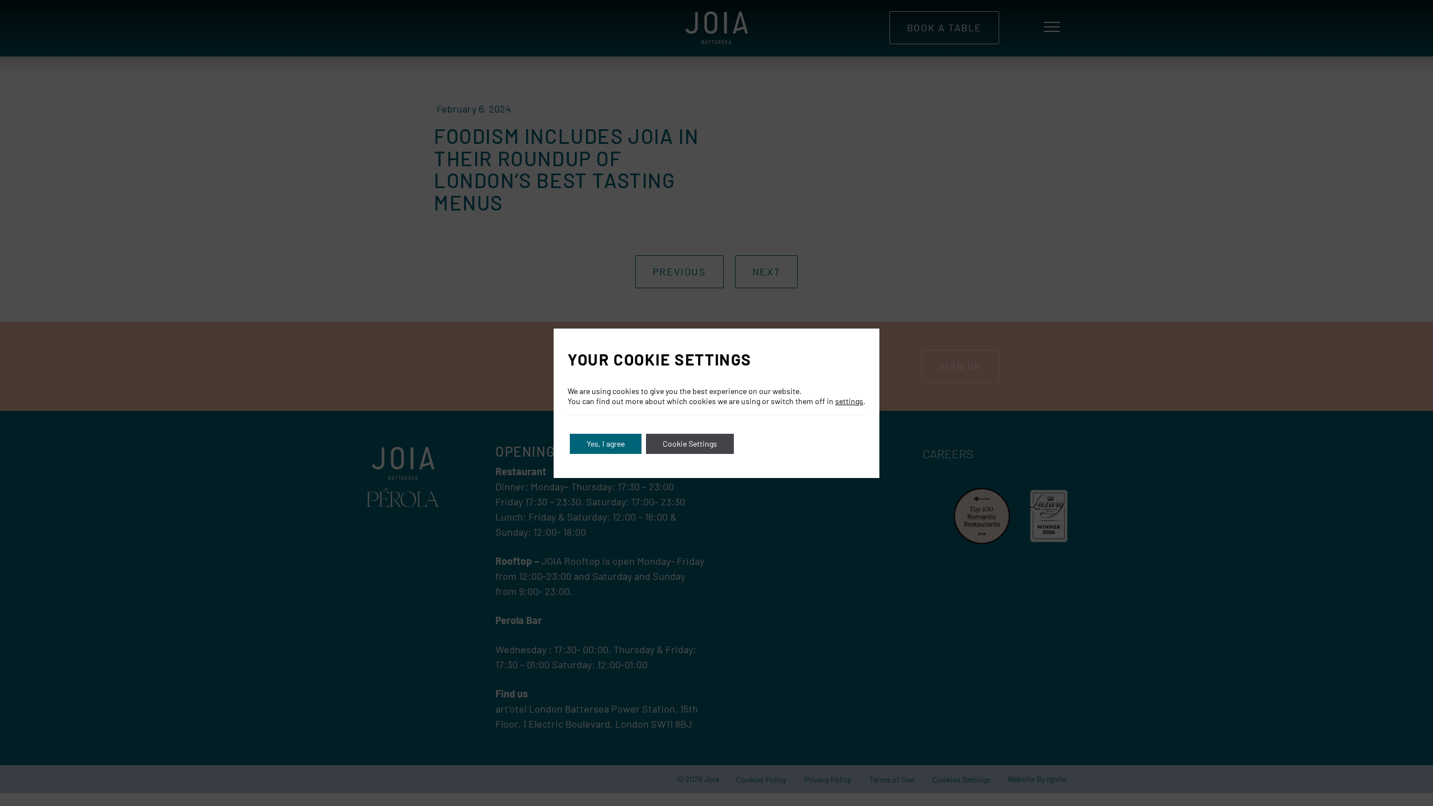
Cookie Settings (690, 443)
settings (849, 401)
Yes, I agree (606, 443)
